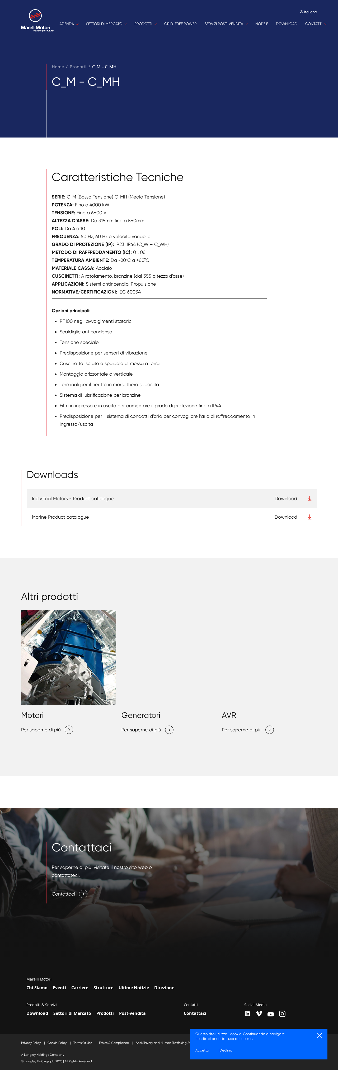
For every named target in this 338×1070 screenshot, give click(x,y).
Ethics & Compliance (114, 1043)
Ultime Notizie (134, 988)
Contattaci (195, 1013)
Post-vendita (132, 1013)
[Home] (37, 24)
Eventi (59, 988)
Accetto (202, 1050)
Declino (225, 1050)
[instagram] (282, 1014)
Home (58, 67)
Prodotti (105, 1013)
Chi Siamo (37, 988)
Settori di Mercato (72, 1013)
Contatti (191, 1005)
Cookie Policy (57, 1043)
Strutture (103, 988)
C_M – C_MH (104, 67)
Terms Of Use (83, 1043)
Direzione (164, 988)
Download (37, 1013)
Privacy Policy (31, 1043)
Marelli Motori (38, 979)
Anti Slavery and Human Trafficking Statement (170, 1043)
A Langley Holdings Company (42, 1055)
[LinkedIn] (247, 1014)
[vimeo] (259, 1014)
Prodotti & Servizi (41, 1005)
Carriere (79, 988)
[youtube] (270, 1014)
